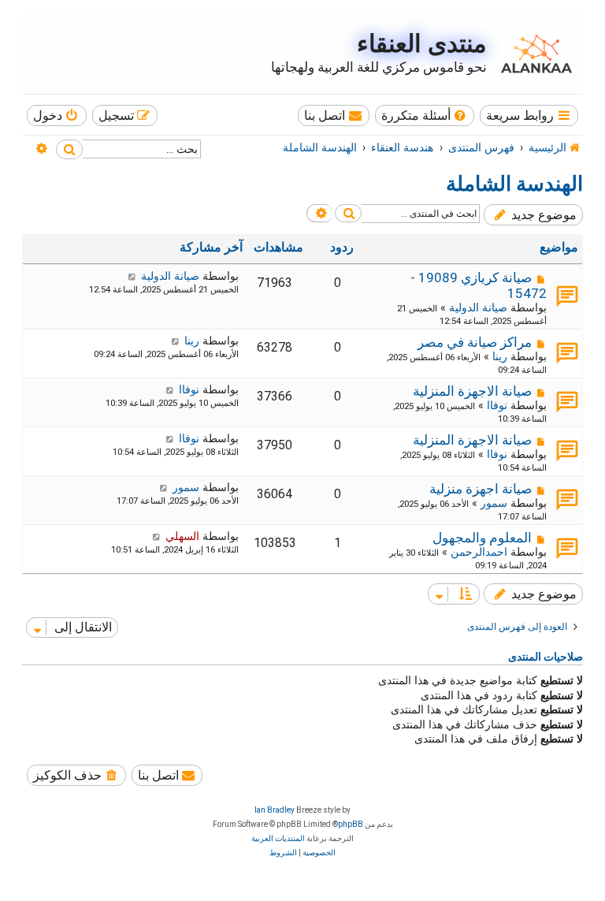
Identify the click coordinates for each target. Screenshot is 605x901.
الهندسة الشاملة (514, 183)
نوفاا (497, 405)
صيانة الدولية (478, 307)
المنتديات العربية (278, 838)
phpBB (350, 824)
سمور (494, 503)
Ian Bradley (274, 810)
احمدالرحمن (479, 551)
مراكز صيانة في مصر (475, 342)
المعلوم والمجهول (482, 537)
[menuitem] (425, 115)
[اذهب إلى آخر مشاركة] (132, 276)
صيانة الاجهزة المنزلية (472, 391)
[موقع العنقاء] (532, 53)
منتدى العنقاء (422, 43)
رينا (499, 356)
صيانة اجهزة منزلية (480, 489)
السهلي (182, 536)
